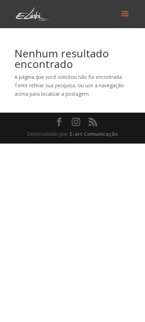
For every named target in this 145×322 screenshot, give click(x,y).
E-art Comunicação (94, 134)
